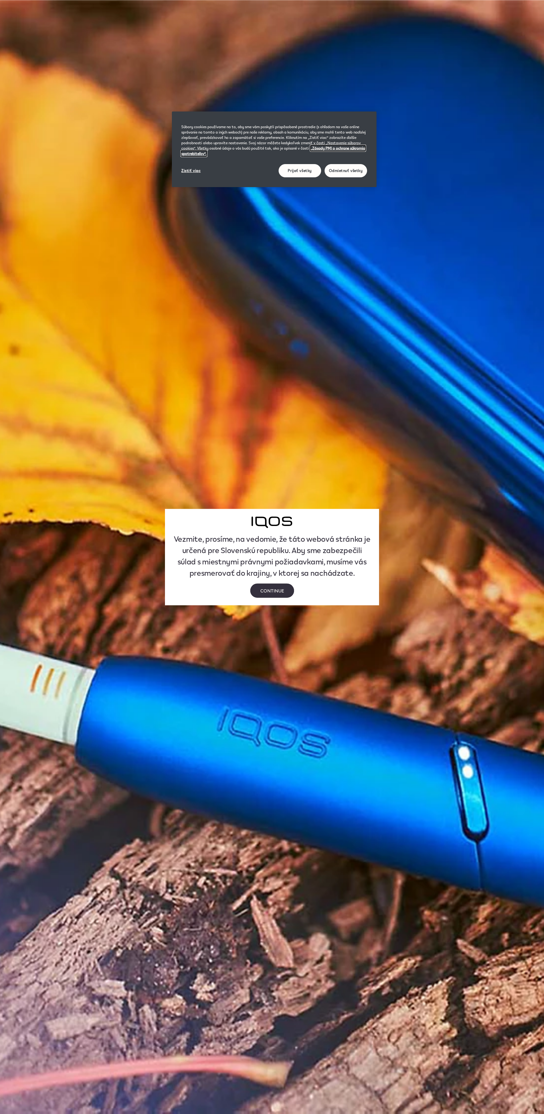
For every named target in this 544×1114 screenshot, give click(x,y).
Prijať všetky (299, 170)
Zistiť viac (191, 170)
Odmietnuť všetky (345, 170)
